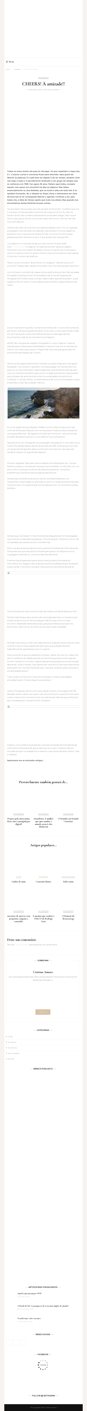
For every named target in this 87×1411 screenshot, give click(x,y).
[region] (43, 403)
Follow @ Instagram (43, 1396)
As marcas (43, 877)
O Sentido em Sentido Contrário (68, 820)
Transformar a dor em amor (29, 1318)
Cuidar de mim (19, 881)
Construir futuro (43, 881)
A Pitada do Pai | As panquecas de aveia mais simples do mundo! (43, 1306)
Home (8, 69)
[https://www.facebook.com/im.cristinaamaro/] (9, 1342)
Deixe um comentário (51, 89)
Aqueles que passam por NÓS (29, 1293)
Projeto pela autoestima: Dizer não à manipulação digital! (18, 821)
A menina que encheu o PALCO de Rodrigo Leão (43, 919)
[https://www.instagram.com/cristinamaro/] (16, 1342)
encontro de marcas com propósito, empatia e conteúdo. (18, 919)
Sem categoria (68, 877)
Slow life (11, 1059)
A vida (18, 877)
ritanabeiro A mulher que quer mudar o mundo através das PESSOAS (43, 822)
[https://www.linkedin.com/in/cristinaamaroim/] (23, 1342)
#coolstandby (18, 247)
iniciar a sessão (21, 945)
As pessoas (17, 69)
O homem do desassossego (68, 917)
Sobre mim (68, 881)
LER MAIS (43, 1012)
